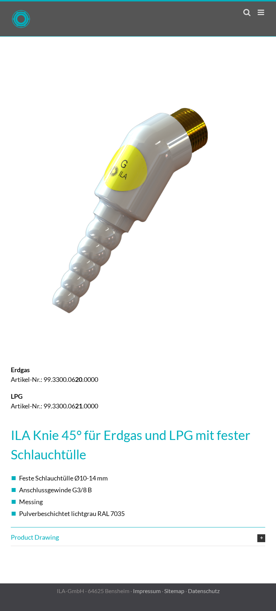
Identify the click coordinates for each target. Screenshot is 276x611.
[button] (138, 537)
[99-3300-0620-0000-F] (138, 90)
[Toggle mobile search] (246, 12)
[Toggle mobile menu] (261, 12)
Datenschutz (204, 590)
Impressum (147, 590)
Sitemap (174, 590)
